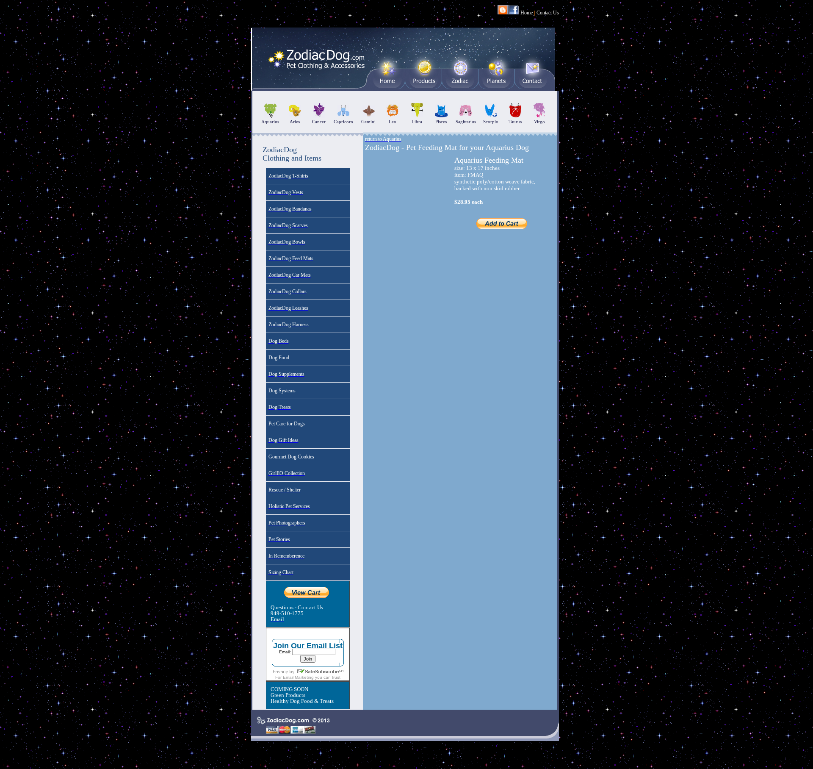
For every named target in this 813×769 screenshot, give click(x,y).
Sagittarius (466, 121)
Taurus (515, 121)
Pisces (441, 121)
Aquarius (270, 121)
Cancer (319, 121)
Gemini (368, 121)
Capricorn (343, 121)
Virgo (539, 121)
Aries (295, 121)
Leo (392, 121)
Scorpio (490, 121)
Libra (417, 121)
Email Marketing (298, 677)
